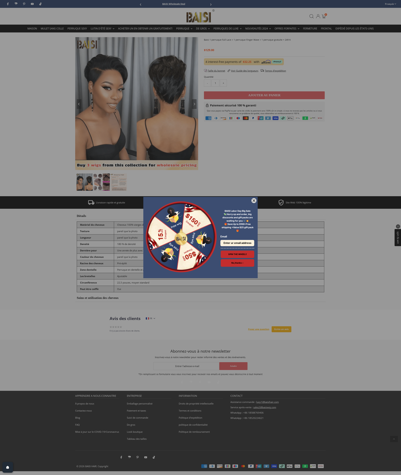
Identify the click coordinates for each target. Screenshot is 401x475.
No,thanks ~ (237, 263)
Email (223, 236)
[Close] (254, 200)
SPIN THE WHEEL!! (237, 254)
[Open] (7, 467)
